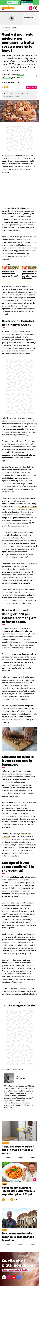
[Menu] (30, 8)
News (14, 1069)
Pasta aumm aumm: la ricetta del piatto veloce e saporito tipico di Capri (18, 1191)
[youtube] (14, 1277)
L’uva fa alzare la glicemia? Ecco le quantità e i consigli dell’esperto (30, 274)
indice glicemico (21, 580)
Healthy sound (6, 27)
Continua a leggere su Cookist (19, 1005)
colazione (5, 680)
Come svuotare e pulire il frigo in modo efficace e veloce (18, 1150)
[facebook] (19, 1277)
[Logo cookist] (8, 8)
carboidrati (23, 506)
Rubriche (20, 1069)
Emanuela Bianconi (13, 82)
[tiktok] (4, 1277)
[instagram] (9, 1277)
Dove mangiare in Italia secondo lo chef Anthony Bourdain (18, 1237)
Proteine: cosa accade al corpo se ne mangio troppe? (10, 273)
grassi (18, 808)
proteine (33, 506)
